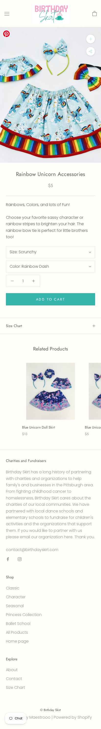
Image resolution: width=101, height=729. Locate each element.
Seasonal (15, 606)
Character (15, 597)
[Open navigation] (6, 14)
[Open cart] (94, 13)
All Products (17, 632)
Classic (12, 588)
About (12, 670)
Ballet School (18, 623)
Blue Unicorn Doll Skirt (38, 427)
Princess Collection (24, 615)
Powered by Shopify (73, 717)
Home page (17, 641)
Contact (14, 678)
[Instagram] (20, 559)
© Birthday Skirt (50, 710)
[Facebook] (8, 559)
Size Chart (14, 326)
